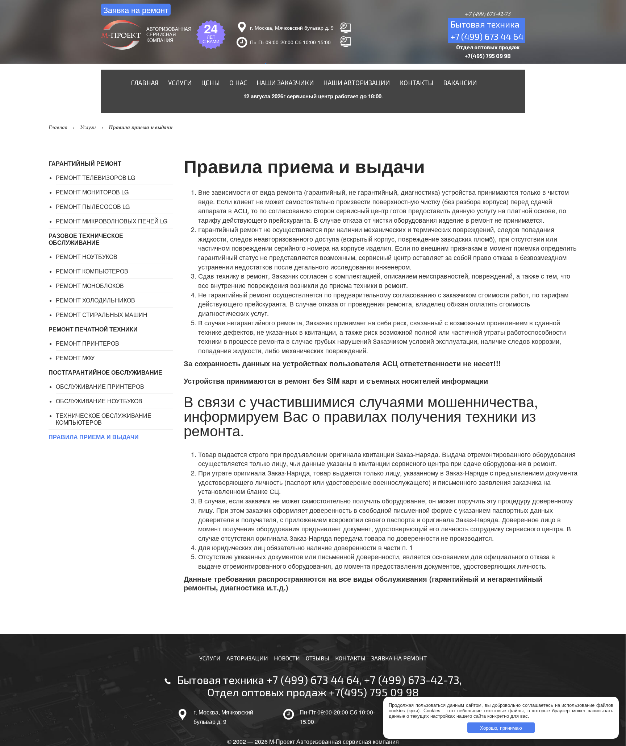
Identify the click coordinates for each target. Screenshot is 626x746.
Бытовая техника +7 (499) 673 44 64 (268, 679)
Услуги (180, 83)
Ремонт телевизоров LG (95, 177)
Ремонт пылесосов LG (93, 206)
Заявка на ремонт (135, 9)
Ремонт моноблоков (90, 285)
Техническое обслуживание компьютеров (103, 418)
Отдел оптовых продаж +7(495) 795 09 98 (313, 691)
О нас (238, 83)
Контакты (416, 83)
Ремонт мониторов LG (92, 192)
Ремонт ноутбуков (86, 256)
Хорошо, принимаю (501, 727)
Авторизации (247, 658)
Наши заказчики (285, 83)
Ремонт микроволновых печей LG (111, 221)
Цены (210, 83)
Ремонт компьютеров (92, 271)
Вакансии (460, 83)
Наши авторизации (356, 83)
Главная (145, 83)
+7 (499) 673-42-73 (411, 679)
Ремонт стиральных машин (101, 314)
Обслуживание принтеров (100, 386)
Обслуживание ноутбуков (99, 401)
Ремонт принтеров (87, 343)
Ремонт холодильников (95, 300)
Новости (287, 658)
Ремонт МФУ (75, 358)
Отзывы (317, 658)
